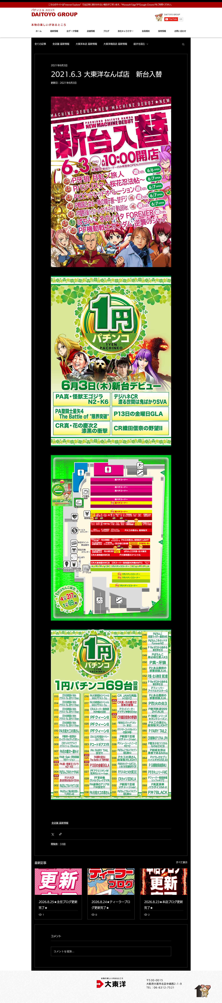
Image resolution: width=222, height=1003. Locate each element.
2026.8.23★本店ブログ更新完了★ (163, 904)
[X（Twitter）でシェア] (52, 834)
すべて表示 (181, 862)
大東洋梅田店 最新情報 (115, 44)
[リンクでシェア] (60, 834)
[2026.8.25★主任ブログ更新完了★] (58, 881)
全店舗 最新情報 (60, 44)
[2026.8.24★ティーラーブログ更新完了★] (111, 881)
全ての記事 (40, 44)
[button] (183, 44)
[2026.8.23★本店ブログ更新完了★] (163, 881)
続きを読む (139, 44)
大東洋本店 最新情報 (86, 44)
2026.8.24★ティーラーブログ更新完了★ (110, 904)
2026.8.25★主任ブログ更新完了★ (58, 904)
